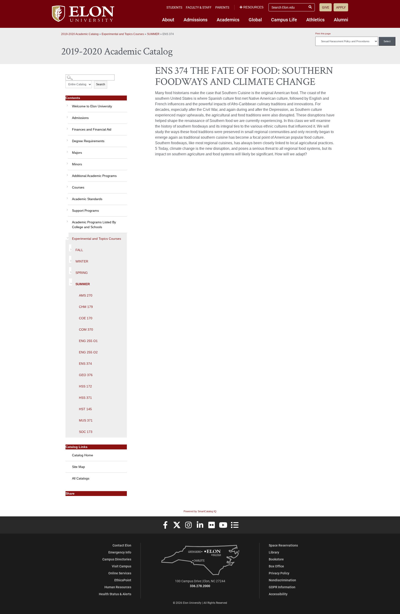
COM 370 (86, 329)
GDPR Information (282, 587)
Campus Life (284, 19)
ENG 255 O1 (88, 341)
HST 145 (85, 409)
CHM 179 (86, 307)
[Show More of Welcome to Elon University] (67, 103)
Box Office (276, 566)
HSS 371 (85, 398)
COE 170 (85, 318)
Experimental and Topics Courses (123, 34)
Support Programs (85, 210)
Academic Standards (87, 199)
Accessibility (278, 594)
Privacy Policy (279, 573)
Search (100, 84)
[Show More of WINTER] (70, 259)
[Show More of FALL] (70, 247)
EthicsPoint (122, 580)
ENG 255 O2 (88, 352)
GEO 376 (86, 375)
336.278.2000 (200, 586)
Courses (78, 187)
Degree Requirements (88, 141)
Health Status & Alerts (115, 594)
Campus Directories (116, 559)
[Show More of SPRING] (70, 270)
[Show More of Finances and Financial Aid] (67, 127)
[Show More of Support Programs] (67, 208)
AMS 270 (85, 295)
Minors (77, 164)
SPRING (81, 273)
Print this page (323, 33)
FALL (79, 250)
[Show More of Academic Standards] (67, 196)
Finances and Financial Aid (91, 129)
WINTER (81, 261)
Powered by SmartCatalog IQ (200, 511)
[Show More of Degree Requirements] (67, 138)
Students (174, 7)
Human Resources (117, 587)
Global (255, 19)
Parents (222, 7)
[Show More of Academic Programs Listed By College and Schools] (67, 219)
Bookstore (276, 559)
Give (325, 7)
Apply (341, 7)
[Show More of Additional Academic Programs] (67, 173)
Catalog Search (74, 75)
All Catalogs (80, 478)
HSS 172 (85, 386)
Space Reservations (283, 545)
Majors (77, 152)
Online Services (119, 573)
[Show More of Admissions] (67, 115)
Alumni (341, 19)
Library (274, 552)
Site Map (78, 467)
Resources (253, 7)
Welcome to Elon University (92, 106)
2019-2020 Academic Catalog (80, 34)
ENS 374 (85, 363)
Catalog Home (82, 455)
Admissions (195, 19)
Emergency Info (119, 552)
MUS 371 (86, 420)
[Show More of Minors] (67, 161)
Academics (228, 19)
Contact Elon (121, 545)
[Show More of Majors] (67, 150)
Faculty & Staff (199, 7)
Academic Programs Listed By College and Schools (94, 224)
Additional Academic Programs (94, 176)
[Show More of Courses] (67, 185)
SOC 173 (85, 432)
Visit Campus (121, 566)
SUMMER (153, 34)
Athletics (315, 19)
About (168, 19)
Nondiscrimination (282, 580)
